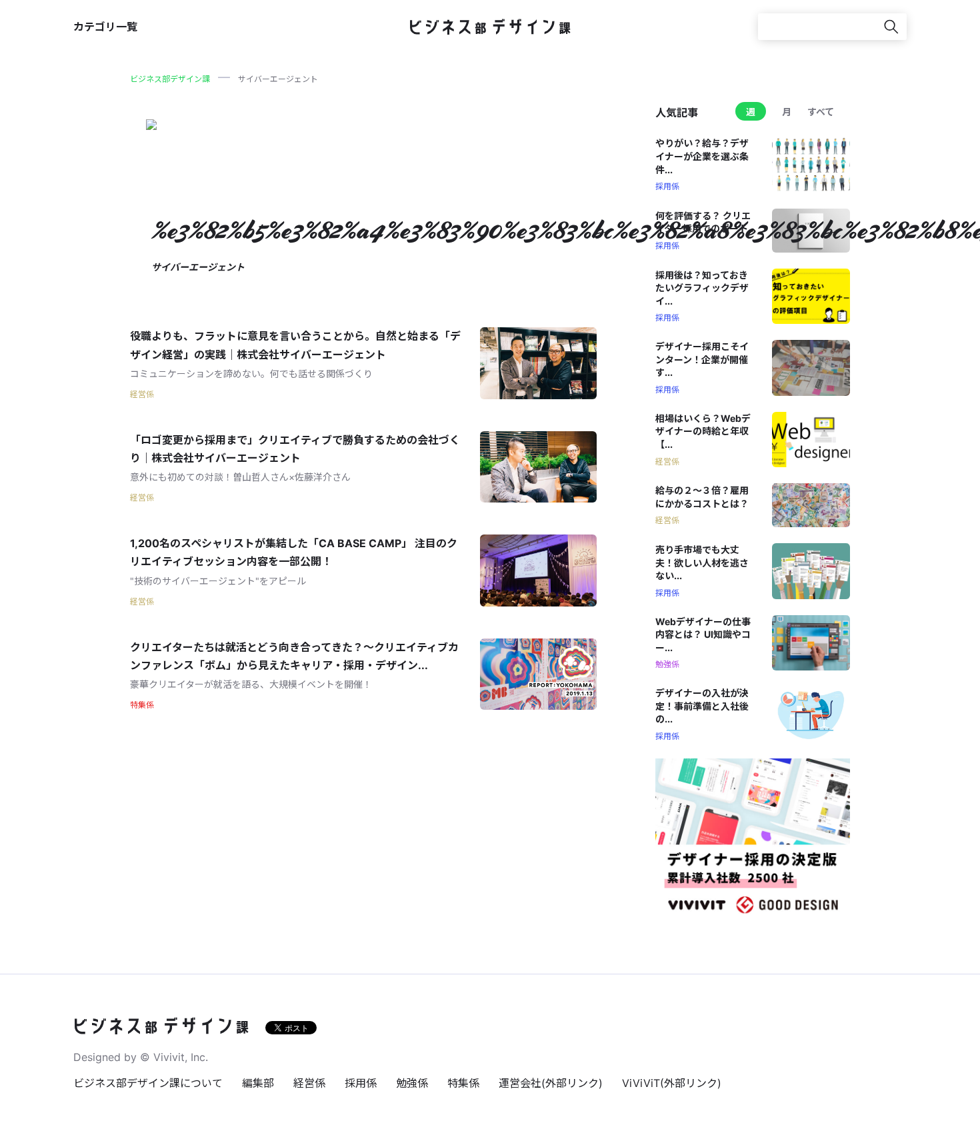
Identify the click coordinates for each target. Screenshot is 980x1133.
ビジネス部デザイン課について (148, 1083)
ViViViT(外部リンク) (671, 1083)
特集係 (463, 1083)
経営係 (309, 1083)
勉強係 (412, 1083)
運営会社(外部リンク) (551, 1083)
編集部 (258, 1083)
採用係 (361, 1083)
